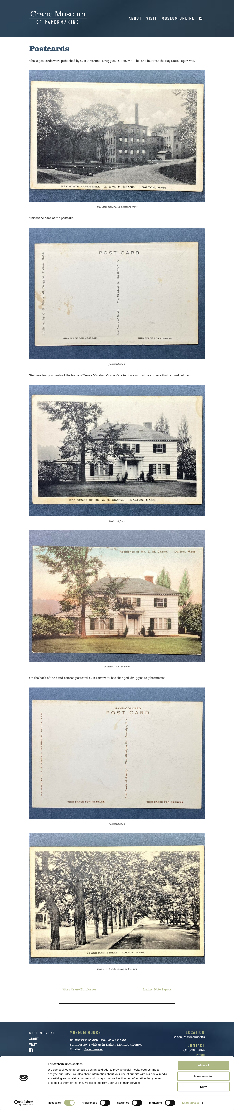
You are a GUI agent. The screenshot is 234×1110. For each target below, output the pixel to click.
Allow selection (203, 1076)
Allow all (203, 1065)
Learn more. (93, 1049)
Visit (151, 18)
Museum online (177, 18)
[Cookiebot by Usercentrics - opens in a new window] (24, 1103)
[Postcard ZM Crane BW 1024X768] (117, 450)
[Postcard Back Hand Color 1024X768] (117, 753)
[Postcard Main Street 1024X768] (117, 898)
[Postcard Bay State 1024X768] (117, 136)
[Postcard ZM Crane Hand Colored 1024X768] (117, 596)
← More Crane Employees (77, 990)
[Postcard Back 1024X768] (117, 293)
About (135, 18)
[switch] (105, 1103)
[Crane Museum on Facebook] (201, 18)
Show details (190, 1102)
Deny (203, 1086)
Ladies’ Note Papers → (159, 990)
